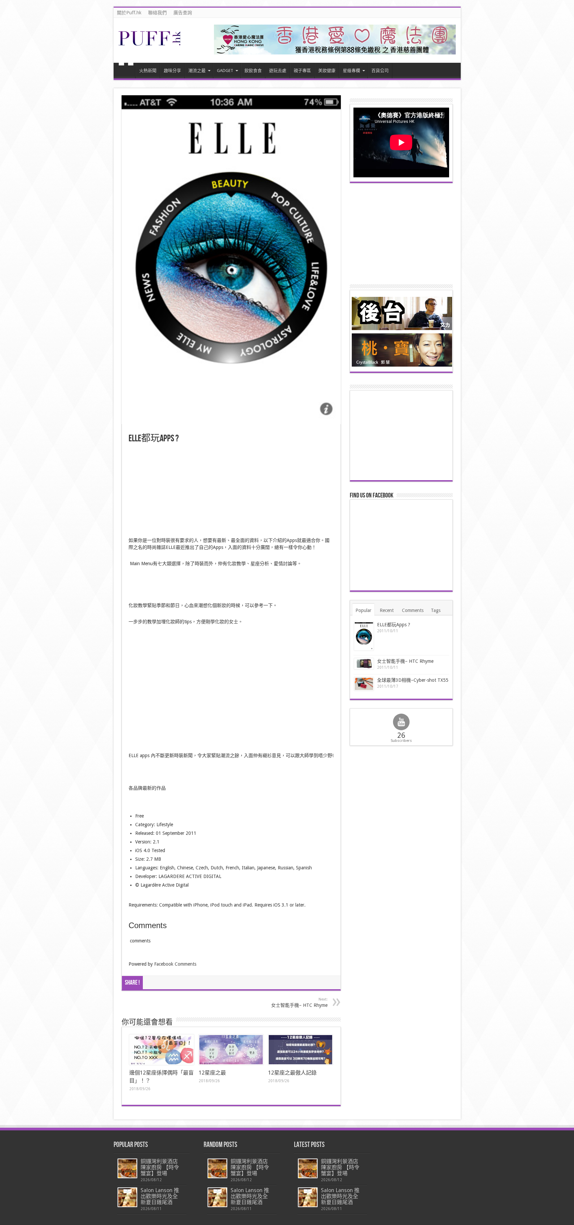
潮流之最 (197, 70)
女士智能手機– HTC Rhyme (299, 1002)
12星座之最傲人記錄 (292, 1073)
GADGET (225, 70)
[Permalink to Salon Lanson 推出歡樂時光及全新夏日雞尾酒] (127, 1197)
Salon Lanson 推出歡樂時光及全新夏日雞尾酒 (160, 1196)
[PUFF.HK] (150, 44)
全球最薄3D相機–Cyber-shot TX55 (412, 680)
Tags (435, 610)
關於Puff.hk (129, 12)
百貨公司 (380, 70)
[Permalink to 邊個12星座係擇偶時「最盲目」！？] (161, 1049)
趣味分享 (172, 70)
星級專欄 (351, 70)
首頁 (126, 71)
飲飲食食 (253, 70)
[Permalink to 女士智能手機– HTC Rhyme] (364, 664)
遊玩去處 (277, 70)
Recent (387, 610)
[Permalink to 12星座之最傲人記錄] (300, 1049)
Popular (363, 610)
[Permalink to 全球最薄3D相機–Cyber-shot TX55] (364, 684)
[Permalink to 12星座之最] (231, 1049)
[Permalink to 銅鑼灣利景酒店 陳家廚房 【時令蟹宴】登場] (127, 1168)
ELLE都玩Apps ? (393, 624)
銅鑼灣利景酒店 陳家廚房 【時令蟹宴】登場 (160, 1167)
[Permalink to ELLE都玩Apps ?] (364, 636)
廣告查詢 (182, 12)
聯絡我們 (157, 12)
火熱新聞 (147, 70)
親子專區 (302, 70)
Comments (413, 610)
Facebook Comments (175, 964)
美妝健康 (326, 70)
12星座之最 (212, 1073)
